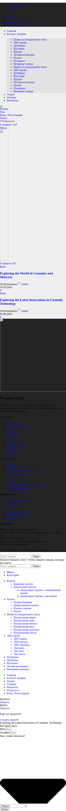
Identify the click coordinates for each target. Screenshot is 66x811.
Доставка (12, 467)
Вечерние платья (23, 63)
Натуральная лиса (24, 626)
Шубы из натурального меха (30, 39)
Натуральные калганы (26, 629)
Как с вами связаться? (12, 735)
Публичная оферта (17, 473)
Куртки (18, 51)
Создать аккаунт (9, 719)
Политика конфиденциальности (25, 470)
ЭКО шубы (20, 42)
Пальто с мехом (22, 608)
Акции (11, 428)
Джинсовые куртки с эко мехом (38, 596)
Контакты (12, 435)
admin (24, 284)
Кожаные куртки (23, 583)
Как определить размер (20, 500)
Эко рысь (19, 647)
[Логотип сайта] (4, 112)
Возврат (11, 464)
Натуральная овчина (25, 623)
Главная (11, 422)
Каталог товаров (16, 425)
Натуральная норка (25, 617)
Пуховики (19, 60)
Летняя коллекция (24, 54)
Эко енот (19, 651)
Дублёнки (19, 45)
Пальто (18, 57)
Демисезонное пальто (26, 605)
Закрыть (4, 702)
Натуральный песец (25, 632)
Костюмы (19, 48)
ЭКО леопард (21, 644)
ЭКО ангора (21, 641)
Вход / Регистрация (18, 693)
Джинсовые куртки (25, 587)
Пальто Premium (23, 602)
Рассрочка (12, 506)
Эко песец (19, 654)
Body (3, 266)
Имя (3, 729)
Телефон (5, 732)
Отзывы (11, 431)
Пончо (17, 611)
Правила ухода (15, 503)
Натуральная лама (24, 620)
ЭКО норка (20, 638)
